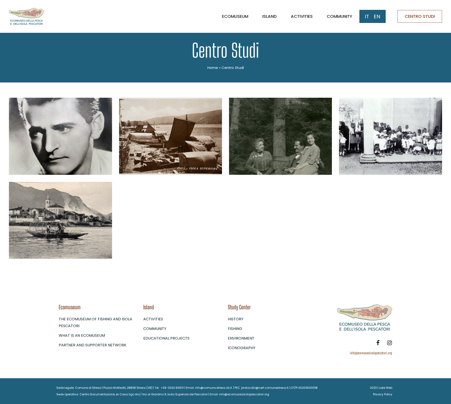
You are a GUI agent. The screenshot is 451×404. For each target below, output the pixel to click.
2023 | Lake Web (381, 388)
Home (212, 67)
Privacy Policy (382, 394)
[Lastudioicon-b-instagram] (389, 343)
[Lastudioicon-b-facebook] (378, 343)
